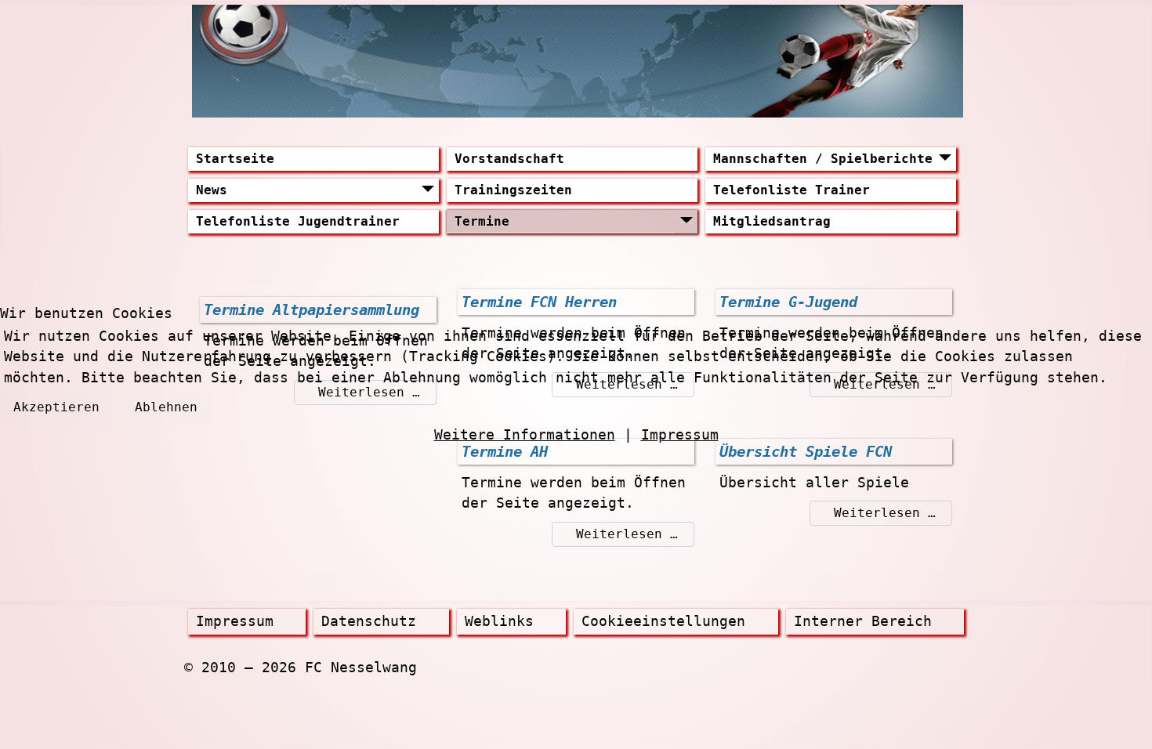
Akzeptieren (56, 407)
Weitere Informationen (524, 435)
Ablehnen (166, 407)
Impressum (680, 435)
